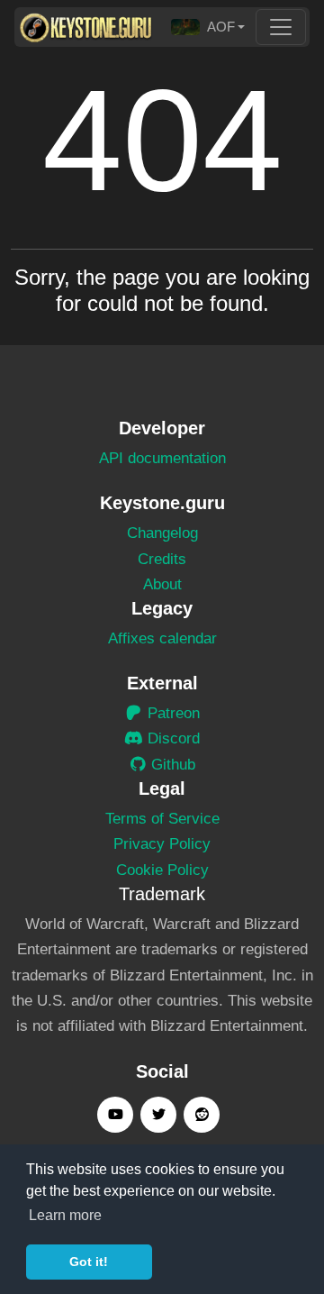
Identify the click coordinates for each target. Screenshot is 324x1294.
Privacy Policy (162, 843)
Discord (171, 738)
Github (171, 764)
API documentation (162, 458)
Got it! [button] (88, 1261)
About (162, 584)
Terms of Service (162, 818)
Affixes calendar (162, 638)
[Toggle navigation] (281, 27)
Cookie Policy (162, 870)
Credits (162, 559)
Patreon (171, 713)
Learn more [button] (65, 1215)
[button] (208, 27)
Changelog (162, 533)
